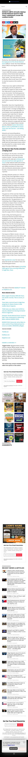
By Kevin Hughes (16, 673)
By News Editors (16, 597)
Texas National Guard (17, 358)
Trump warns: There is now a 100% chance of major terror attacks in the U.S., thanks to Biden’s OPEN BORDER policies (16, 663)
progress (8, 356)
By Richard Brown (16, 634)
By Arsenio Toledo (16, 667)
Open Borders (21, 354)
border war (5, 349)
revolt (17, 356)
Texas (9, 358)
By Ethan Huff (15, 586)
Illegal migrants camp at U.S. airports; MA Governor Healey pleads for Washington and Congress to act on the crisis (16, 655)
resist (13, 356)
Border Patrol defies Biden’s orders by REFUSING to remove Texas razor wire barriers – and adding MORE (16, 647)
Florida (11, 349)
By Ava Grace (15, 611)
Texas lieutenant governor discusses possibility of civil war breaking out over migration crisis (16, 602)
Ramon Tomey (13, 19)
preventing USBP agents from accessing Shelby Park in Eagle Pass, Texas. (14, 268)
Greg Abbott (9, 351)
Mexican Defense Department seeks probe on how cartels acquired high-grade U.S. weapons (16, 590)
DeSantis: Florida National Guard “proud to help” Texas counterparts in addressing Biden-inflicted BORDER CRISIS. (14, 317)
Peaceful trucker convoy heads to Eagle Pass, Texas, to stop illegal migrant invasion (15, 704)
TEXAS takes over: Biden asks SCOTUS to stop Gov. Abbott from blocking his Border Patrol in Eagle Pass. (13, 310)
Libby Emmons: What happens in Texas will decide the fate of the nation (16, 698)
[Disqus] (14, 466)
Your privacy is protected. (8, 385)
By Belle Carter (15, 593)
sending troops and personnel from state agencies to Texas (13, 160)
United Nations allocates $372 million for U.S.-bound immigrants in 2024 (16, 670)
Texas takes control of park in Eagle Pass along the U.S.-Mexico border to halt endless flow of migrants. (13, 304)
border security (20, 347)
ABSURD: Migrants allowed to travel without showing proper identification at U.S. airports (16, 609)
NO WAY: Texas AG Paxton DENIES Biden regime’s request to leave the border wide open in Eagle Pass (15, 711)
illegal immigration (7, 353)
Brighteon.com (8, 289)
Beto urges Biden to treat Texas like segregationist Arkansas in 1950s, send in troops (16, 691)
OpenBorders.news (10, 260)
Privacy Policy (11, 745)
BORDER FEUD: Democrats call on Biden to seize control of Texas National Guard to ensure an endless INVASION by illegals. (13, 324)
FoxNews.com (5, 335)
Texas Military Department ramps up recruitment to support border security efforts (16, 684)
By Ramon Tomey (16, 576)
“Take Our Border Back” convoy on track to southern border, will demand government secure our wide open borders (16, 639)
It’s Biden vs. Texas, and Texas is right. (16, 596)
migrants (4, 354)
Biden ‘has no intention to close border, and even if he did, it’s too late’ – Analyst (16, 677)
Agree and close (13, 748)
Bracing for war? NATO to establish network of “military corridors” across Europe (16, 632)
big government (15, 345)
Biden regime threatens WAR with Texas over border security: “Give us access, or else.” (13, 297)
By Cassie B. (15, 604)
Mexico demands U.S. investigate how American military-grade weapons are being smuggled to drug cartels (16, 625)
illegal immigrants (18, 351)
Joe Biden (23, 353)
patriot (4, 356)
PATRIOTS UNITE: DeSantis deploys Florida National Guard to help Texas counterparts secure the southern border (16, 572)
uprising (4, 360)
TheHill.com (5, 332)
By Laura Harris (15, 687)
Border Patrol (11, 347)
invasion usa (16, 353)
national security (12, 354)
